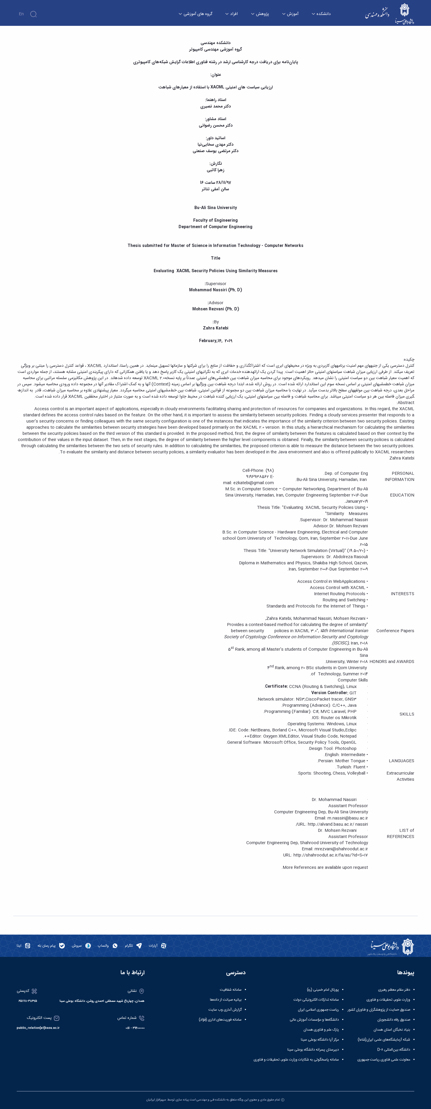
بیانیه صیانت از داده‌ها (226, 1000)
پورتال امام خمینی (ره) (323, 990)
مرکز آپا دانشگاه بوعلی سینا (320, 1040)
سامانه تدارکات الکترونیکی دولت (316, 1000)
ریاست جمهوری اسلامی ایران (318, 1010)
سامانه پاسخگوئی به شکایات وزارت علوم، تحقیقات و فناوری (296, 1060)
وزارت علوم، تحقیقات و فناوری (388, 1000)
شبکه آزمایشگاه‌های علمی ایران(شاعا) (384, 1040)
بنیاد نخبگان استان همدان (392, 1030)
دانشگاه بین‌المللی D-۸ (393, 1050)
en (21, 14)
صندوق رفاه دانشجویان (393, 1020)
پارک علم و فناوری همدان (321, 1030)
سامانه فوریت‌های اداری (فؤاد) (220, 1020)
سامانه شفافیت (231, 990)
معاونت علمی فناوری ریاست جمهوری (383, 1060)
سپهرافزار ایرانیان (156, 1099)
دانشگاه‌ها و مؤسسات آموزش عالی (314, 1020)
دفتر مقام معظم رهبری (394, 990)
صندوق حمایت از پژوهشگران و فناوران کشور (379, 1010)
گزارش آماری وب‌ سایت (225, 1010)
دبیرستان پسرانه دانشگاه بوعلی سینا (313, 1050)
